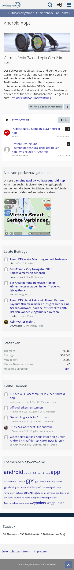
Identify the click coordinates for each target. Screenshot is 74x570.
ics (44, 487)
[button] (69, 4)
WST (12, 294)
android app (43, 473)
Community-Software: (37, 564)
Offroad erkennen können (26, 407)
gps (30, 480)
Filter (66, 120)
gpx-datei (9, 487)
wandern (24, 503)
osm (43, 492)
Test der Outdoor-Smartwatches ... (32, 98)
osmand (50, 492)
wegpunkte (55, 502)
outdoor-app (62, 492)
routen (17, 497)
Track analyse (11, 503)
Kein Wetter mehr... (22, 321)
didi (67, 369)
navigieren (9, 492)
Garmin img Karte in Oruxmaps (30, 417)
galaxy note (10, 481)
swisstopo (45, 497)
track (54, 497)
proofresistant (17, 277)
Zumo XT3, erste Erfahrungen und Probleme (38, 259)
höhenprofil (35, 487)
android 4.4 (30, 473)
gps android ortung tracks (48, 481)
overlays (8, 497)
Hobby (13, 315)
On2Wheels (16, 325)
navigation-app (54, 487)
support (35, 497)
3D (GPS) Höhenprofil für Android (31, 427)
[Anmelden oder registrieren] (59, 4)
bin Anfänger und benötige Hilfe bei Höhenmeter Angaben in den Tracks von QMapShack (36, 286)
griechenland (21, 487)
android (13, 471)
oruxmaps (32, 492)
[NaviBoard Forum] (11, 4)
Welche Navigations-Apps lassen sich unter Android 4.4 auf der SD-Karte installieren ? (37, 439)
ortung (19, 492)
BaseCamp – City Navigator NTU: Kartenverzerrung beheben (31, 271)
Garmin (21, 481)
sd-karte (26, 497)
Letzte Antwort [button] (20, 120)
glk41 (13, 263)
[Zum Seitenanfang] (68, 564)
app (55, 471)
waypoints (38, 502)
